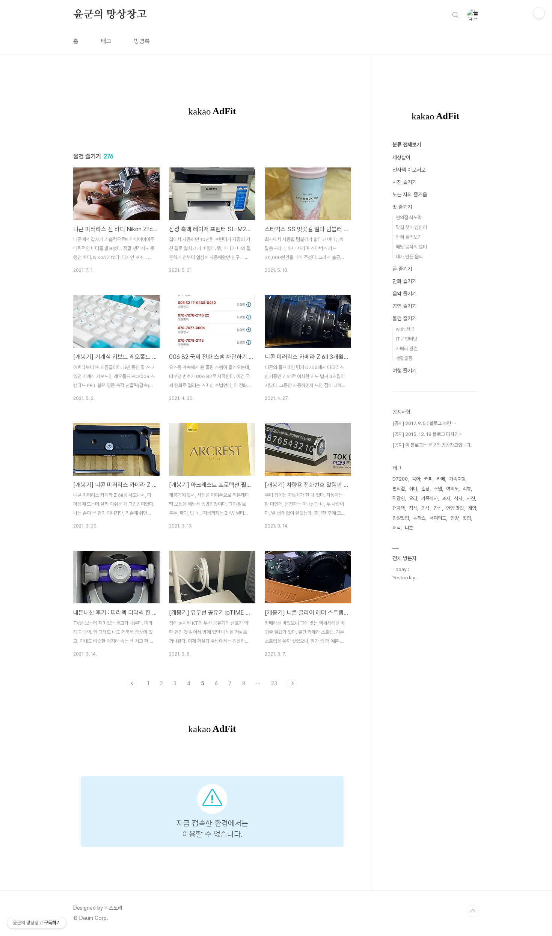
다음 (292, 683)
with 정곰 (405, 329)
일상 (425, 488)
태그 (106, 41)
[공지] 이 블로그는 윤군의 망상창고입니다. (432, 445)
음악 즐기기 (404, 294)
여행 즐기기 (404, 371)
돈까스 (419, 518)
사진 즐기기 (404, 182)
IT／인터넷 (406, 339)
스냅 (438, 488)
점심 (413, 508)
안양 (454, 518)
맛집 (467, 518)
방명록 (142, 41)
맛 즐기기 (402, 207)
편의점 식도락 (409, 217)
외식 (425, 508)
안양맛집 (400, 518)
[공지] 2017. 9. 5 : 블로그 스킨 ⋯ (424, 423)
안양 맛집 (455, 508)
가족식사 (429, 498)
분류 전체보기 (406, 145)
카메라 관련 (407, 348)
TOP (473, 911)
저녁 (396, 528)
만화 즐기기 (404, 281)
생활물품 (404, 358)
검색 (455, 15)
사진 (471, 498)
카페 (441, 479)
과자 (446, 498)
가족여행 (457, 479)
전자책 (398, 508)
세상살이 (401, 157)
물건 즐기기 (404, 318)
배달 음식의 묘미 (411, 247)
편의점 (398, 488)
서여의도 (438, 518)
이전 (132, 683)
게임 (472, 508)
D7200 (400, 479)
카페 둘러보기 (409, 237)
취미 (413, 488)
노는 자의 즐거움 (409, 194)
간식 (438, 508)
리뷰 (467, 488)
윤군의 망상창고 (109, 14)
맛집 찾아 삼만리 (411, 227)
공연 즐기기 (404, 306)
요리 (413, 498)
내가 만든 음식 (409, 256)
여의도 (452, 488)
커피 (428, 479)
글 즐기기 (402, 269)
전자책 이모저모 (408, 170)
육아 (416, 479)
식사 (458, 498)
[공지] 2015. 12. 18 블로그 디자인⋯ (427, 434)
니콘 (409, 528)
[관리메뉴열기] (538, 13)
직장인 (398, 498)
